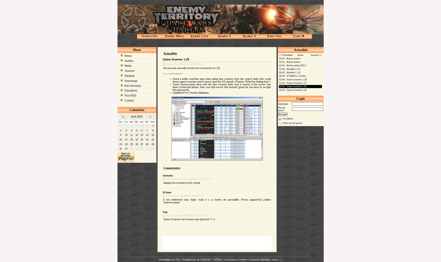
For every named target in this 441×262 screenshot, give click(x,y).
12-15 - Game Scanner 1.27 (293, 83)
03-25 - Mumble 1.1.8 (289, 72)
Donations (131, 90)
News (128, 55)
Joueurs (129, 70)
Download (131, 80)
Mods (128, 65)
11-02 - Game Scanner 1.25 (292, 86)
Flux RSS (130, 95)
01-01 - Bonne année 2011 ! (292, 65)
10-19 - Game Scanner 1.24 (293, 90)
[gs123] (217, 128)
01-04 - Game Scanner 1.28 (293, 79)
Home (300, 55)
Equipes (130, 75)
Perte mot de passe (292, 123)
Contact (129, 100)
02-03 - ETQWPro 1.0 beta (292, 76)
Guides (129, 60)
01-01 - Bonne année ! (290, 58)
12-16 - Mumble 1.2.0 (289, 69)
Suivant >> (316, 55)
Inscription (288, 118)
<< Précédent (286, 55)
